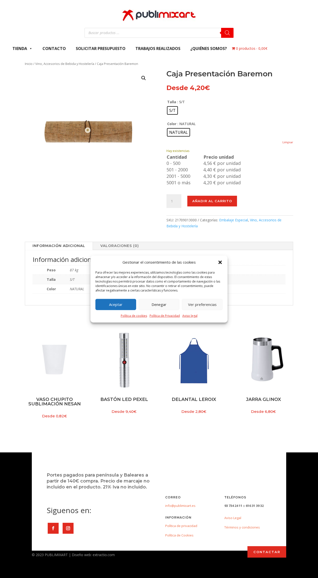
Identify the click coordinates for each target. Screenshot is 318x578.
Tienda (19, 48)
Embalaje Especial (233, 220)
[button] (220, 262)
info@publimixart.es (180, 505)
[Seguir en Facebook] (53, 528)
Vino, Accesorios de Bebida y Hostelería (64, 63)
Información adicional (59, 245)
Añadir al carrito (212, 201)
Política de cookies (134, 316)
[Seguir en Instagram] (68, 528)
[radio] (172, 110)
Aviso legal (190, 316)
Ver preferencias (202, 304)
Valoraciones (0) (119, 245)
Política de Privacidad (165, 316)
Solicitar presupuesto (100, 48)
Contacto (54, 48)
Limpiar (287, 142)
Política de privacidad (181, 526)
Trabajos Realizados (157, 48)
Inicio (29, 63)
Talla (171, 101)
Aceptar (115, 304)
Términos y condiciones (242, 527)
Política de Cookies (179, 535)
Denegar (159, 304)
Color (171, 123)
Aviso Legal (232, 518)
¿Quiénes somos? (208, 48)
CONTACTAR (266, 552)
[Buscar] (227, 33)
